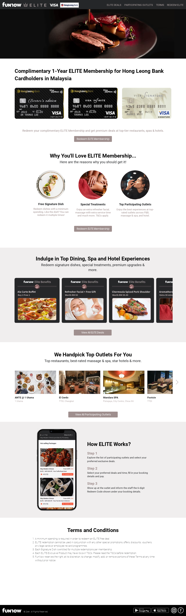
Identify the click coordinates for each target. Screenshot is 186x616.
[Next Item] (177, 300)
